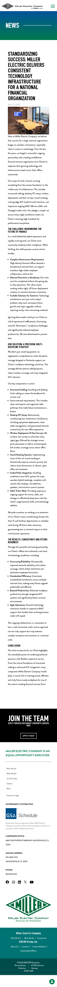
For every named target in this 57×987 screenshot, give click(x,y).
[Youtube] (31, 882)
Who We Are (11, 768)
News (9, 788)
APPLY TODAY (28, 735)
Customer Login (13, 795)
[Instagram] (13, 882)
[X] (25, 882)
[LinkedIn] (19, 882)
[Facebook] (7, 882)
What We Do (11, 773)
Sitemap (34, 968)
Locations (25, 946)
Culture (9, 783)
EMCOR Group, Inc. (28, 941)
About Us (14, 946)
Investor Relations (39, 946)
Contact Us (41, 938)
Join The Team (12, 778)
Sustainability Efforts (28, 950)
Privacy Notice (20, 965)
